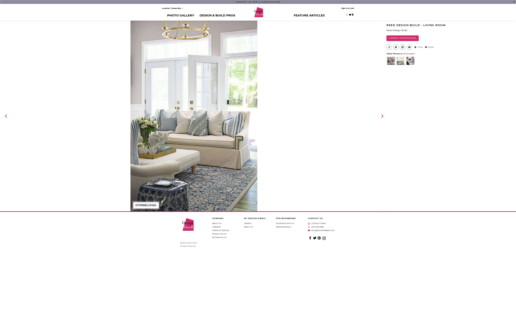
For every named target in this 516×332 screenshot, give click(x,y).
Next (382, 116)
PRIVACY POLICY (219, 234)
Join (352, 8)
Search (247, 223)
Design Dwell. (191, 243)
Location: (171, 8)
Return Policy (219, 237)
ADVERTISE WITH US (285, 223)
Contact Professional (402, 38)
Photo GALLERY (180, 15)
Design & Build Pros (217, 15)
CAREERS (216, 227)
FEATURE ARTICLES (309, 15)
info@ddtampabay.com (322, 230)
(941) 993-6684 (317, 227)
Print (420, 47)
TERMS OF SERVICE (220, 230)
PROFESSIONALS (283, 227)
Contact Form (318, 223)
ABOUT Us (248, 227)
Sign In (344, 8)
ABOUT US (216, 223)
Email (431, 47)
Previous (5, 116)
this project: (409, 54)
